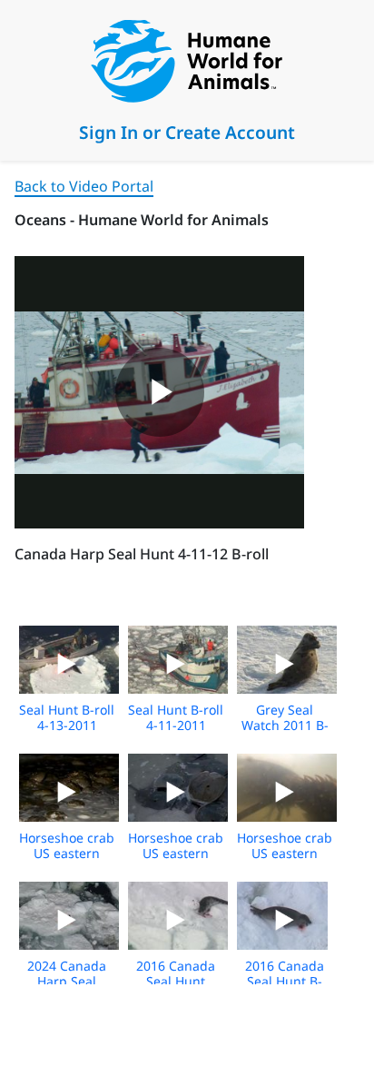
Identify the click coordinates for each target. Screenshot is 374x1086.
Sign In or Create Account (187, 132)
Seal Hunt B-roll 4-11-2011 (175, 717)
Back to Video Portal (84, 186)
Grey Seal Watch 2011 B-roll (285, 725)
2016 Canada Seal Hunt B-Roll (284, 981)
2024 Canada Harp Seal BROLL (66, 981)
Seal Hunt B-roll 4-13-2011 (66, 717)
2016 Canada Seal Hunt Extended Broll (176, 981)
